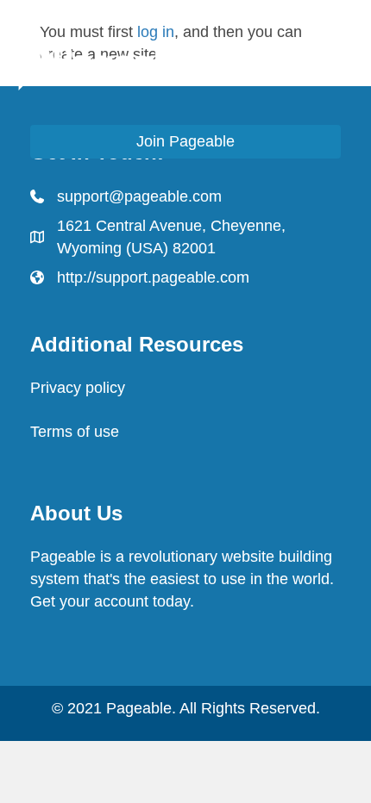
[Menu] (335, 62)
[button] (185, 142)
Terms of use (74, 431)
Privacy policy (77, 387)
